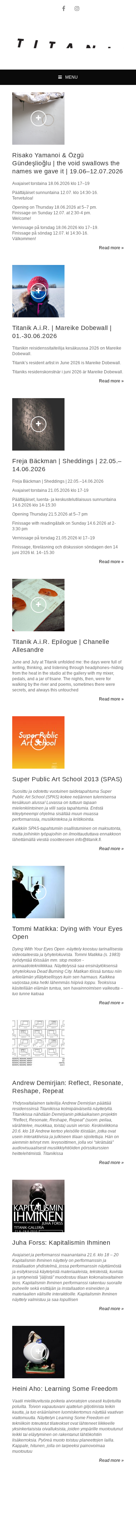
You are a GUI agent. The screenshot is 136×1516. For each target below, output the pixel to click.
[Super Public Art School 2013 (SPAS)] (38, 742)
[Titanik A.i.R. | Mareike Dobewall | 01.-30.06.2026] (38, 291)
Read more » (111, 247)
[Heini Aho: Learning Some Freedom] (38, 1352)
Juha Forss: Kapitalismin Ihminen (61, 1242)
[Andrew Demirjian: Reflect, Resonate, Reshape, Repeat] (38, 1046)
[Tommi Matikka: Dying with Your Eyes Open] (38, 892)
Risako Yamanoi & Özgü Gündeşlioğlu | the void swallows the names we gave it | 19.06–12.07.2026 (67, 163)
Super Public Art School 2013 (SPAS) (67, 779)
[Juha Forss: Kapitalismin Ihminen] (38, 1206)
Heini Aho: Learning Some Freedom (65, 1388)
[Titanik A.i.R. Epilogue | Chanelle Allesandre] (38, 605)
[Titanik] (70, 43)
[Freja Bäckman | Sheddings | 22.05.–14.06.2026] (38, 424)
